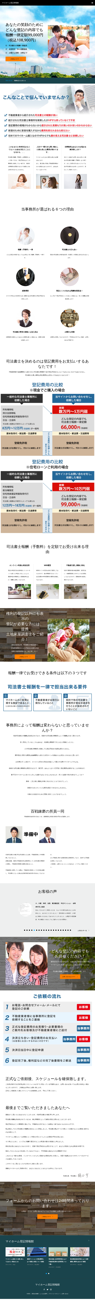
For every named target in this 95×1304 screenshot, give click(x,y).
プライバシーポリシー (54, 1293)
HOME (28, 1293)
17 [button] (63, 930)
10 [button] (46, 930)
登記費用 (37, 1264)
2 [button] (27, 930)
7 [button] (39, 930)
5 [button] (34, 930)
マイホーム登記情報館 (10, 3)
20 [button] (70, 930)
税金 (14, 1264)
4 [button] (31, 930)
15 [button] (58, 930)
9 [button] (43, 930)
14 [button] (55, 930)
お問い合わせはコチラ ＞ (70, 976)
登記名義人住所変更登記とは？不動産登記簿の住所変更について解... (58, 1261)
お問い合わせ (65, 1293)
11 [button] (48, 930)
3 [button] (29, 930)
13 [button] (53, 930)
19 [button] (68, 930)
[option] (14, 834)
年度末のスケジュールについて (23, 83)
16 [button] (60, 930)
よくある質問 (43, 1293)
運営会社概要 (35, 1293)
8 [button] (41, 930)
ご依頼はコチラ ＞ (16, 59)
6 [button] (36, 930)
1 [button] (24, 930)
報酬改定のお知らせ (20, 79)
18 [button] (65, 930)
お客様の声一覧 (82, 930)
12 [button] (51, 930)
